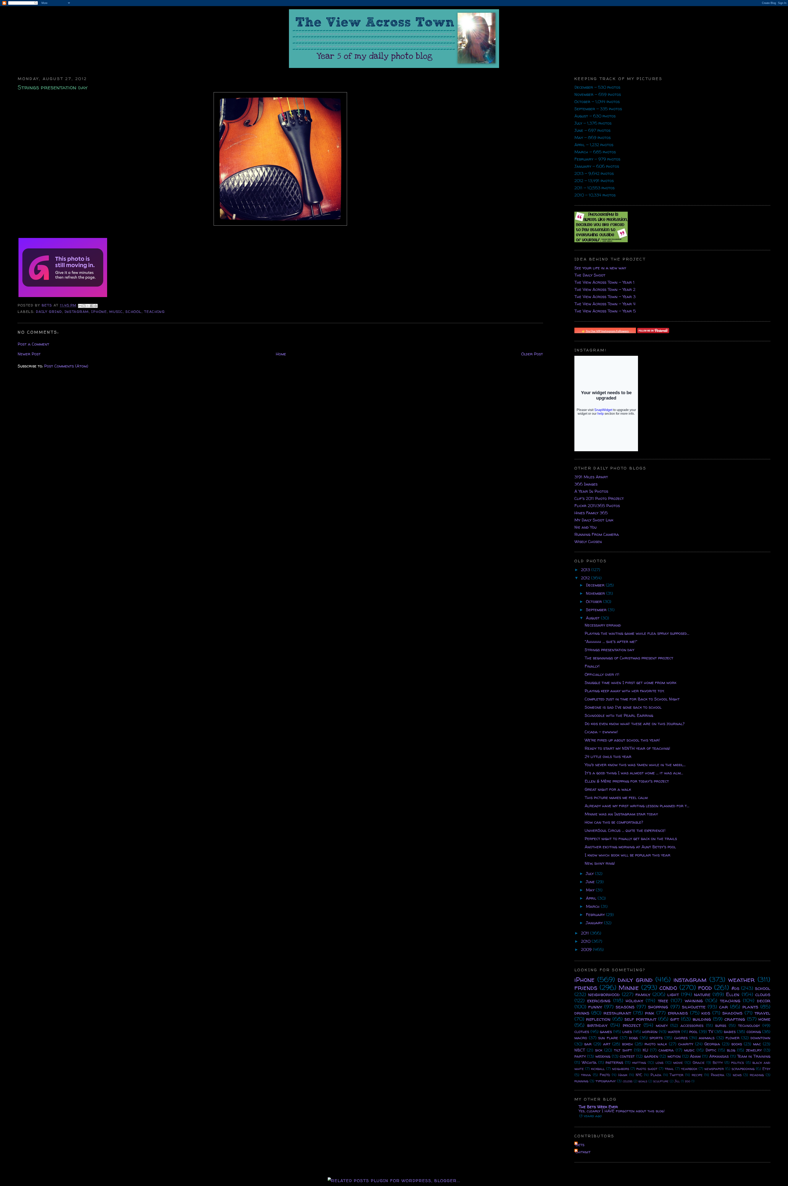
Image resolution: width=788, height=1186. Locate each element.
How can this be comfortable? (614, 822)
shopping (658, 1006)
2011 (585, 933)
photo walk (656, 1044)
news (737, 1074)
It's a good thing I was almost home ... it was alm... (634, 773)
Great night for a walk (608, 789)
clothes (581, 1031)
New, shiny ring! (600, 863)
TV (710, 1031)
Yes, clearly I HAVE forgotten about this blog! (622, 1111)
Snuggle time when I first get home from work (630, 682)
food (705, 987)
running (581, 1081)
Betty (718, 1062)
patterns (614, 1062)
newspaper (714, 1068)
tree (663, 1000)
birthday (597, 1025)
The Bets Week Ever (598, 1106)
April (592, 898)
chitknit (583, 1152)
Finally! (592, 666)
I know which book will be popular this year (627, 855)
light (673, 994)
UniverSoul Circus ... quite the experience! (625, 830)
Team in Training (753, 1056)
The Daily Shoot (589, 275)
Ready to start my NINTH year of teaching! (627, 748)
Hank (622, 1074)
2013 (586, 569)
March (593, 906)
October (594, 601)
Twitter (676, 1074)
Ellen (732, 994)
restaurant (617, 1012)
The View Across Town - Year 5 (605, 311)
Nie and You (585, 527)
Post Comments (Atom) (66, 366)
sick (598, 1050)
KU (645, 1050)
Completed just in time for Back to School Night (632, 699)
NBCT (579, 1050)
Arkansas (719, 1056)
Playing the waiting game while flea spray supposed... (637, 633)
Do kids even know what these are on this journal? (635, 723)
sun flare (608, 1037)
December (596, 585)
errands (678, 1012)
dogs (633, 1037)
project (632, 1025)
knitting (639, 1062)
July (590, 873)
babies (730, 1031)
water (674, 1031)
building (702, 1019)
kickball (598, 1068)
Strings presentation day (609, 649)
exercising (598, 1000)
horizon (649, 1031)
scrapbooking (743, 1068)
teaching (154, 311)
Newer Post (29, 354)
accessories (691, 1025)
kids (705, 1012)
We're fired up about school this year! (622, 740)
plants (750, 1006)
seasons (625, 1006)
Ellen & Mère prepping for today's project (627, 781)
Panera (717, 1074)
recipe (697, 1074)
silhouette (694, 1006)
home (764, 1019)
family (643, 994)
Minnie (628, 987)
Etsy (766, 1068)
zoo (687, 1081)
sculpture (661, 1081)
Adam (695, 1056)
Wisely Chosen (588, 541)
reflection (598, 1019)
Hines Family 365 (591, 513)
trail (669, 1068)
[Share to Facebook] (92, 306)
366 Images (586, 484)
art (606, 1044)
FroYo (605, 1074)
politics (737, 1062)
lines (627, 1031)
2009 (587, 949)
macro (580, 1037)
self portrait (640, 1019)
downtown (760, 1037)
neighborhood (604, 994)
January (595, 922)
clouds (762, 994)
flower (733, 1037)
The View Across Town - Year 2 (604, 289)
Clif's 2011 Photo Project (599, 498)
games (606, 1031)
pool (693, 1031)
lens (659, 1062)
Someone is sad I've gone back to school (623, 707)
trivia (586, 1074)
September (597, 609)
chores (681, 1037)
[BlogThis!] (84, 306)
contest (627, 1056)
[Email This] (80, 306)
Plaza (656, 1074)
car (723, 1006)
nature (702, 994)
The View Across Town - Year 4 (605, 304)
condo (668, 987)
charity (685, 1044)
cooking (754, 1031)
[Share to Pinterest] (96, 306)
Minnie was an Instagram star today (621, 814)
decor (763, 1000)
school (133, 311)
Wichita (589, 1062)
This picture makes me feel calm (616, 797)
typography (606, 1081)
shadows (732, 1012)
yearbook (689, 1068)
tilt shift (623, 1050)
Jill (677, 1081)
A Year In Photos (591, 491)
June (591, 881)
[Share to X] (88, 306)
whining (694, 1000)
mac (757, 1044)
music (116, 311)
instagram (77, 311)
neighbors (620, 1068)
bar (588, 1044)
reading (757, 1074)
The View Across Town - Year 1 (604, 282)
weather (741, 979)
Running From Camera (596, 534)
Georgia (712, 1044)
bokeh (627, 1044)
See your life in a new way (600, 268)
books (736, 1044)
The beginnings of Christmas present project (629, 658)
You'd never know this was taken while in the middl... (635, 764)
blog (731, 1050)
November (596, 593)
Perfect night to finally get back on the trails (631, 838)
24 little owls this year (608, 756)
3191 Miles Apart (591, 477)
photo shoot (646, 1068)
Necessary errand (603, 625)
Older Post (532, 354)
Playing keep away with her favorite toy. (624, 690)
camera (666, 1050)
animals (707, 1037)
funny (595, 1006)
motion (674, 1056)
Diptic (711, 1050)
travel (762, 1012)
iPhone (99, 311)
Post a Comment (33, 344)
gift (674, 1019)
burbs (720, 1025)
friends (585, 987)
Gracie (699, 1062)
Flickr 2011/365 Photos (597, 505)
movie (678, 1062)
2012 (586, 578)
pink (649, 1012)
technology (749, 1025)
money (662, 1025)
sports (656, 1037)
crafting (734, 1019)
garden (651, 1056)
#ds (735, 988)
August (593, 618)
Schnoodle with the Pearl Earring (619, 715)
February (596, 914)
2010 (586, 941)
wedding (602, 1056)
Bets (48, 305)
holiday (634, 1000)
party (580, 1056)
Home (281, 354)
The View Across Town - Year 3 (605, 296)
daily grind (49, 311)
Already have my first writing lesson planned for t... (637, 805)
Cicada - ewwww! (601, 732)
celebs (627, 1081)
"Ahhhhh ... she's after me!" (611, 641)
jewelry (754, 1050)
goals (642, 1081)
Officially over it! (602, 674)
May (591, 890)
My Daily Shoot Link (593, 520)
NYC (639, 1074)
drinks (581, 1012)
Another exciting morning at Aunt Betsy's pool (630, 847)
